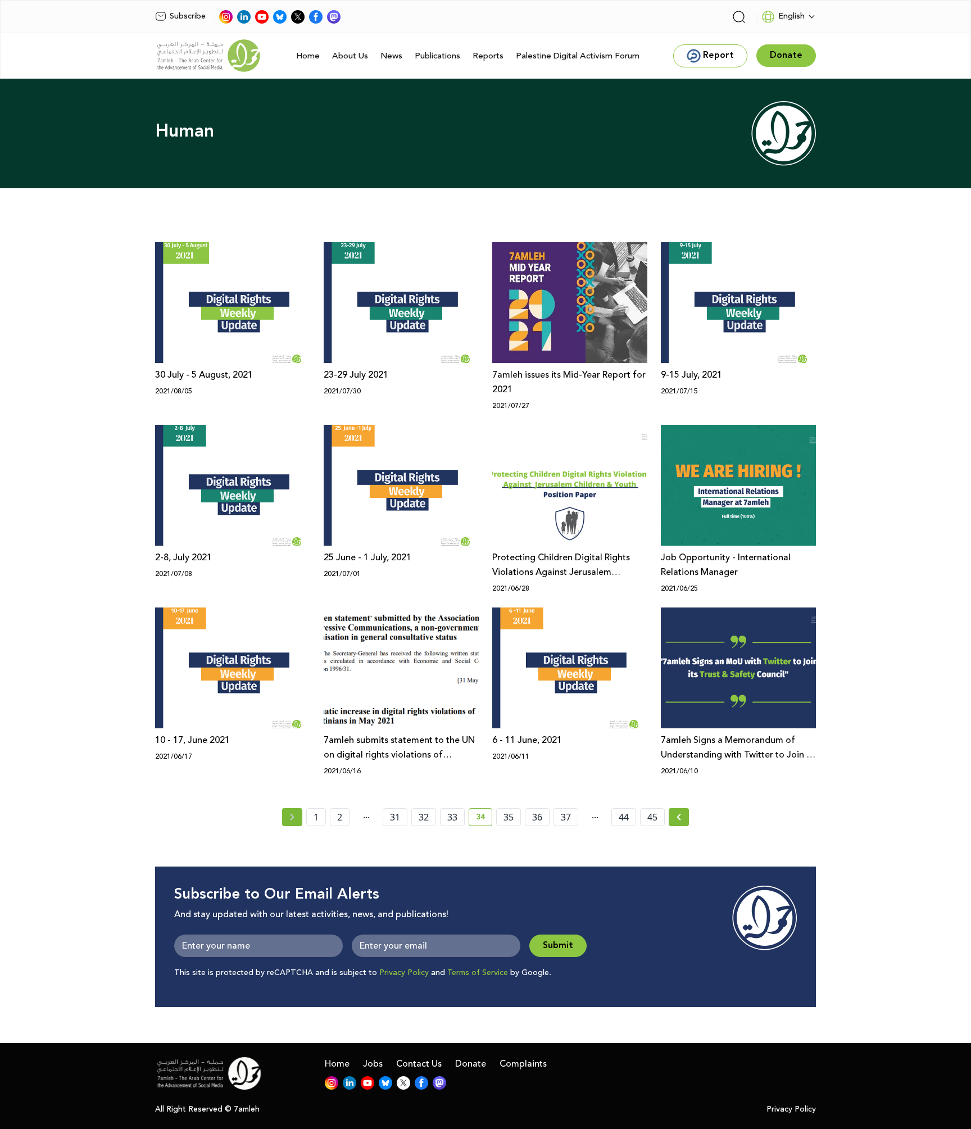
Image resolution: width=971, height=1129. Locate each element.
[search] (739, 17)
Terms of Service (477, 973)
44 (624, 817)
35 (508, 817)
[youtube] (262, 17)
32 (424, 817)
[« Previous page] (292, 817)
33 (452, 817)
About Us (350, 55)
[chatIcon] (334, 17)
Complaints (523, 1064)
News (391, 55)
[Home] (208, 55)
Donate (470, 1064)
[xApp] (298, 17)
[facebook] (316, 17)
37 (566, 817)
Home (308, 55)
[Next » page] (679, 817)
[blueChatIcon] (280, 17)
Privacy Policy (404, 973)
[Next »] (679, 817)
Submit (558, 945)
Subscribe (188, 16)
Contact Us (419, 1064)
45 (652, 817)
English (791, 16)
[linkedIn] (244, 17)
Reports (488, 55)
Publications (437, 55)
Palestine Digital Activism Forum (577, 55)
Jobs (373, 1064)
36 (537, 817)
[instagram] (226, 17)
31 (395, 817)
